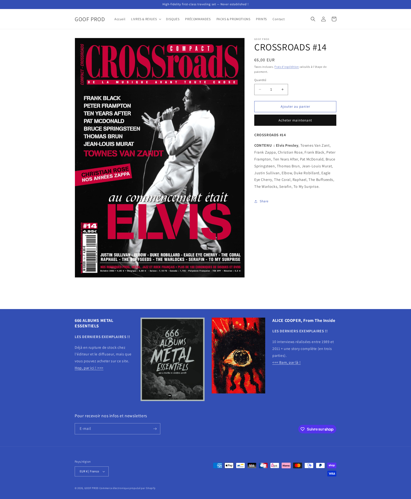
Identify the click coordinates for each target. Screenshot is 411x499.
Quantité (260, 80)
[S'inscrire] (155, 428)
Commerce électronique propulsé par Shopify (127, 488)
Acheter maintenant (295, 120)
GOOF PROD (91, 488)
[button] (145, 19)
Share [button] (264, 201)
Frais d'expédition (286, 66)
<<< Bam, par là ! (286, 362)
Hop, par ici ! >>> (89, 367)
